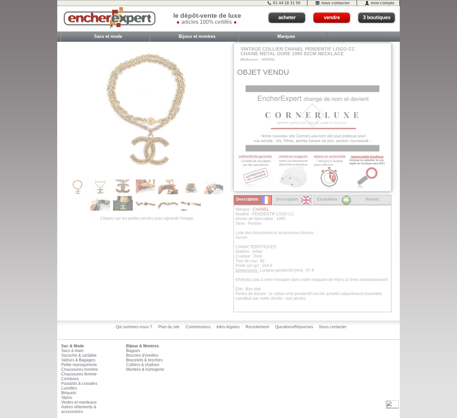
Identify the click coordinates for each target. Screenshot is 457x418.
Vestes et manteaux (79, 402)
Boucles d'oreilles (142, 355)
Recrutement (257, 327)
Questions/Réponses (294, 327)
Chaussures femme (79, 374)
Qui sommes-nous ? (134, 327)
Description (247, 199)
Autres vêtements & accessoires (78, 409)
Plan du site (169, 327)
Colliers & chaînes (142, 364)
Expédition (327, 199)
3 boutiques (376, 17)
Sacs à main (72, 350)
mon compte (382, 3)
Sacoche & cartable (79, 355)
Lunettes (69, 388)
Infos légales (228, 327)
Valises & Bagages (78, 360)
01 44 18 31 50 (286, 3)
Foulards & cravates (79, 383)
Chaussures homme (79, 369)
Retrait (372, 199)
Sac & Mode (72, 346)
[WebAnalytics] (392, 404)
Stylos (66, 397)
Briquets (68, 393)
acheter (287, 17)
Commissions (198, 327)
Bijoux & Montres (142, 346)
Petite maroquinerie (79, 364)
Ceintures (70, 378)
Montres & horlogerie (145, 369)
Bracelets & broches (144, 360)
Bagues (133, 350)
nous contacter (335, 3)
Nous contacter (333, 327)
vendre (332, 17)
